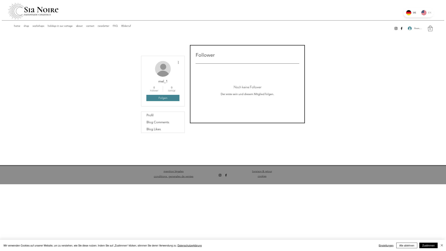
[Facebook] (401, 28)
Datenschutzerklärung (190, 245)
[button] (430, 28)
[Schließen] (442, 245)
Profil (150, 115)
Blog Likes (154, 129)
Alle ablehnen (406, 245)
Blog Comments (158, 122)
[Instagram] (396, 28)
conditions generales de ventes (173, 176)
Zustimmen (428, 245)
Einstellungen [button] (386, 245)
